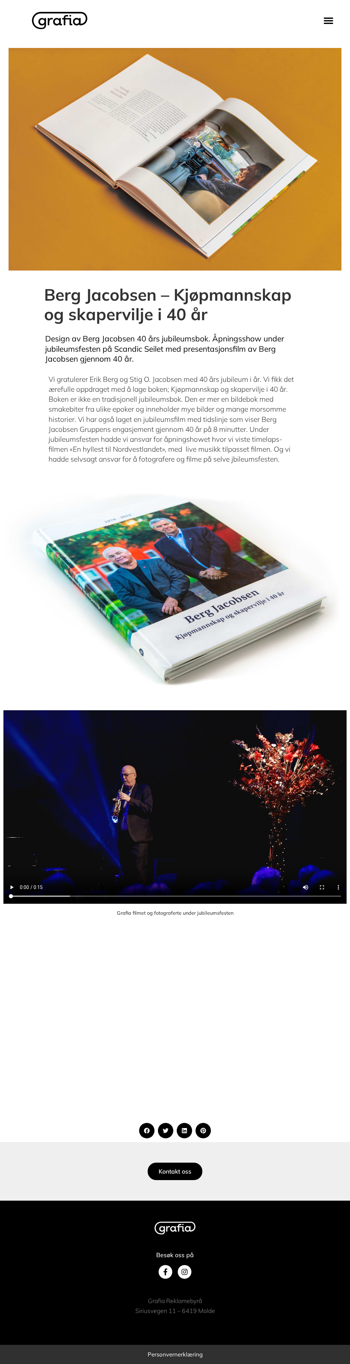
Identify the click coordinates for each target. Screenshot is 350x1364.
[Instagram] (184, 1272)
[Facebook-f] (165, 1272)
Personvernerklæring (175, 1354)
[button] (328, 20)
